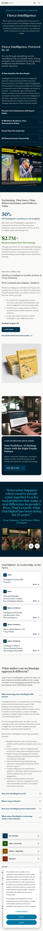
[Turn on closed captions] (31, 546)
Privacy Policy (10, 895)
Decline (21, 922)
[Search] (35, 3)
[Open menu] (39, 3)
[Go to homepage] (8, 3)
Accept (21, 917)
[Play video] (37, 546)
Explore (4, 867)
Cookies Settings (22, 911)
